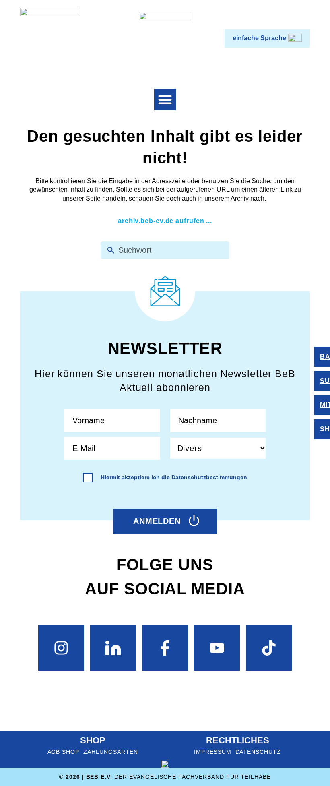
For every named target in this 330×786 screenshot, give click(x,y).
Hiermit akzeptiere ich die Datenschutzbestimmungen (174, 477)
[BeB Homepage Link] (165, 38)
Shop (92, 740)
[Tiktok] (269, 648)
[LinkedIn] (113, 648)
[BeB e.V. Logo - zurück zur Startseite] (50, 38)
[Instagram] (61, 648)
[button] (165, 99)
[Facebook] (165, 648)
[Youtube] (217, 648)
